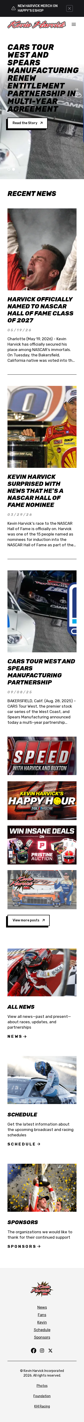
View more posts (26, 920)
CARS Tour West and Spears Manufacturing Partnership (41, 672)
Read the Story (25, 123)
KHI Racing (42, 1406)
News (14, 1036)
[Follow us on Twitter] (50, 1350)
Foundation (42, 1396)
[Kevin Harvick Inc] (42, 889)
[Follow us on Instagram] (42, 1350)
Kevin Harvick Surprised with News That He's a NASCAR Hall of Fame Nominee (35, 491)
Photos (42, 1386)
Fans (42, 1315)
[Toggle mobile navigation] (74, 24)
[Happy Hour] (42, 800)
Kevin (42, 1322)
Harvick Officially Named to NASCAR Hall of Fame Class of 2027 (40, 310)
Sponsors (21, 1246)
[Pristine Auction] (42, 845)
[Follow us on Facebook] (33, 1350)
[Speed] (42, 756)
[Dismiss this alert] (69, 8)
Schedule (21, 1144)
